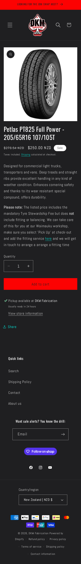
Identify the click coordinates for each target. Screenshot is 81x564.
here (48, 238)
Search (13, 371)
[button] (10, 24)
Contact (14, 393)
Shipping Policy (20, 382)
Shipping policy (55, 546)
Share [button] (12, 327)
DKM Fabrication (39, 533)
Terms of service (31, 546)
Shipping (25, 154)
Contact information (43, 554)
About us (15, 403)
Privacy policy (58, 539)
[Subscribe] (62, 434)
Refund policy (37, 539)
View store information (25, 313)
